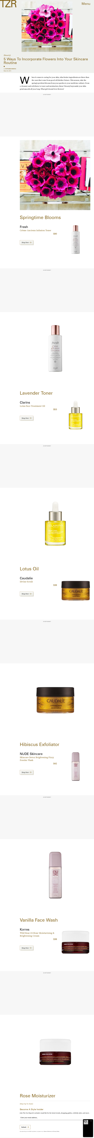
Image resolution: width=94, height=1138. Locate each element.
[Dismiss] (91, 1121)
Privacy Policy (56, 1131)
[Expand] (85, 1121)
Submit (23, 1127)
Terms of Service (47, 1131)
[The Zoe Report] (8, 3)
